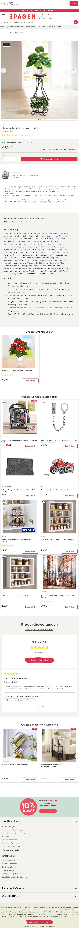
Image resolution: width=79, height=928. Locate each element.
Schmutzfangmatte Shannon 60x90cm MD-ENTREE (18, 491)
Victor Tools (6, 437)
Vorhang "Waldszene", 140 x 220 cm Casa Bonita (57, 596)
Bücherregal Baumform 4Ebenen (15, 765)
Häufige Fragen (9, 826)
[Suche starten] (76, 22)
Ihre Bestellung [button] (11, 821)
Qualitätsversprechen (11, 874)
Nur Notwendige (34, 926)
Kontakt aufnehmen (10, 843)
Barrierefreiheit (8, 867)
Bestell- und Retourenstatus (14, 833)
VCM (43, 536)
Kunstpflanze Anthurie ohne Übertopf (17, 371)
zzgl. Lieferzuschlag (70, 149)
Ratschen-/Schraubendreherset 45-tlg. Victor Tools (19, 441)
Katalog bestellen (9, 840)
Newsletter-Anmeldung (12, 846)
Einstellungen (44, 926)
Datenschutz (52, 926)
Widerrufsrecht (8, 860)
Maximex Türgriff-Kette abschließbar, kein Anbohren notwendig (59, 441)
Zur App (73, 4)
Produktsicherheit (9, 864)
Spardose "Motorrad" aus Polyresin (55, 490)
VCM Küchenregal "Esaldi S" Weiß (14, 595)
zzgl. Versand (59, 149)
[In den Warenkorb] (49, 155)
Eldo (3, 125)
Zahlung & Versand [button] (13, 888)
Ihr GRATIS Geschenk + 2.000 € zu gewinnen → (39, 10)
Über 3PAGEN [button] (10, 896)
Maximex (44, 437)
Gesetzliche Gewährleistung (14, 877)
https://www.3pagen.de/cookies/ (35, 916)
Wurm (43, 487)
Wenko (4, 536)
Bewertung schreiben (39, 660)
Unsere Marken (8, 870)
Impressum (26, 926)
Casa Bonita (45, 592)
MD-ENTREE (6, 487)
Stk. (3, 155)
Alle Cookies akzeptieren (39, 922)
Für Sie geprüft (18, 172)
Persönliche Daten (10, 836)
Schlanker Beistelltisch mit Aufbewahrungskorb (51, 765)
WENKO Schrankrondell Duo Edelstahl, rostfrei (16, 540)
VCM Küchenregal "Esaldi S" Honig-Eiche (57, 539)
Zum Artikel (30, 381)
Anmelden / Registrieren (12, 830)
